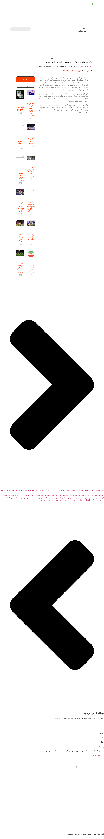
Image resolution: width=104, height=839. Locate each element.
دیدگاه (101, 733)
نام (102, 737)
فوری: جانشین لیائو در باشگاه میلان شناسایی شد (31, 171)
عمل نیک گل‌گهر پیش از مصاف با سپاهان (31, 268)
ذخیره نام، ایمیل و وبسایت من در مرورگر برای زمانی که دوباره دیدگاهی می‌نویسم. (74, 750)
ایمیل (101, 742)
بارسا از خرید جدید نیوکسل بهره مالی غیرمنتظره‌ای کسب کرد (31, 207)
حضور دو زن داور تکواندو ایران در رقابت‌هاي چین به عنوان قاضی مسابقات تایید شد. (31, 109)
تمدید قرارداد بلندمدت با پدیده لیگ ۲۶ (20, 109)
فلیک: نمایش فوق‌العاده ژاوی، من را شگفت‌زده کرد (31, 237)
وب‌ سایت (100, 746)
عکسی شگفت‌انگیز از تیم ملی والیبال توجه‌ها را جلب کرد (20, 142)
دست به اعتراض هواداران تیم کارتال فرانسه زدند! (20, 176)
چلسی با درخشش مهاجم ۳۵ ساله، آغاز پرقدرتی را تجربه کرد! (20, 268)
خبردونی (89, 66)
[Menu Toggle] (52, 58)
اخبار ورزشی (81, 66)
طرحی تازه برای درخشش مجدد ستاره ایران (31, 141)
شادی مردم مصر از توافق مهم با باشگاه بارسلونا (20, 237)
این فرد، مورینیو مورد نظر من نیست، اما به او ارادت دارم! (20, 207)
